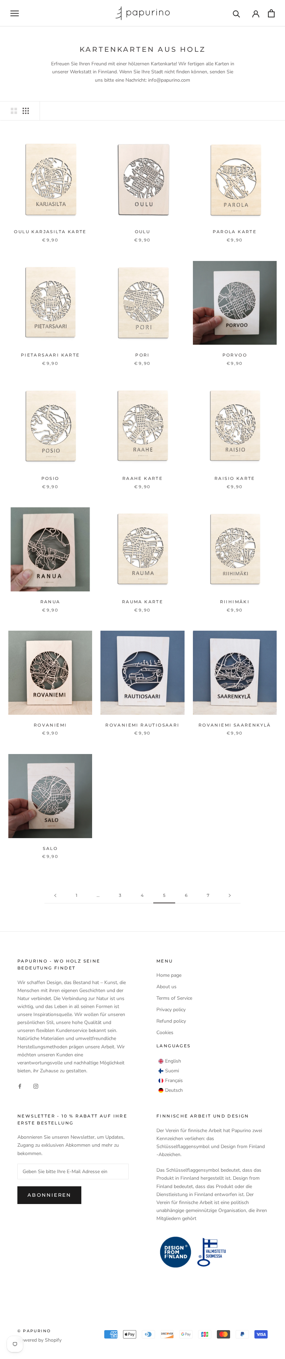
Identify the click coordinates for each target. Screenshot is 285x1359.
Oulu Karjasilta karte (50, 231)
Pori (142, 355)
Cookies (164, 1032)
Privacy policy (171, 1009)
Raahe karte (142, 478)
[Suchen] (236, 13)
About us (166, 986)
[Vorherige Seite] (55, 895)
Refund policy (171, 1021)
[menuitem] (169, 1061)
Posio (50, 478)
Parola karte (234, 231)
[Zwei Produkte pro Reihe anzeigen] (14, 111)
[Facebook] (19, 1086)
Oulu (142, 231)
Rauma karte (142, 601)
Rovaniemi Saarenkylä (234, 725)
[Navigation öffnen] (14, 13)
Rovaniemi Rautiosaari (142, 725)
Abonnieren (49, 1195)
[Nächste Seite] (230, 895)
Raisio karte (234, 478)
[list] (170, 1075)
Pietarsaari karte (50, 355)
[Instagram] (35, 1086)
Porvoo (234, 355)
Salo (50, 848)
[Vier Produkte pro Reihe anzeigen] (26, 111)
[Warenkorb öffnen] (271, 13)
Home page (168, 975)
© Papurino (34, 1330)
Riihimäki (235, 601)
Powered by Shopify (39, 1340)
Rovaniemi (50, 725)
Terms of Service (174, 998)
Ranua (50, 601)
